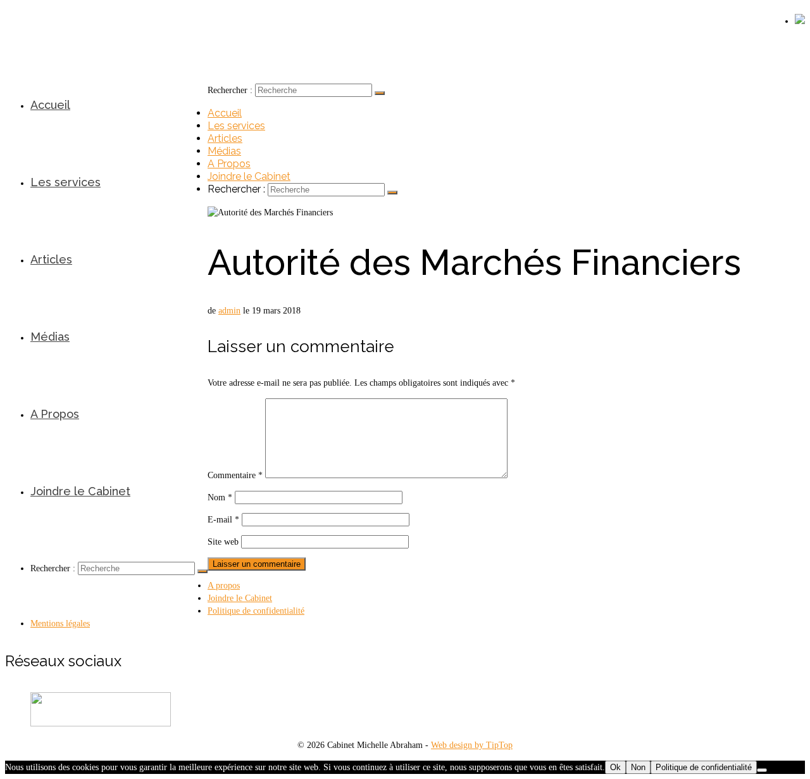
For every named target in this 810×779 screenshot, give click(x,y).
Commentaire (235, 475)
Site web (223, 542)
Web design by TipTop (472, 745)
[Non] (762, 770)
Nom (220, 497)
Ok (615, 767)
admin (229, 310)
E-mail (223, 519)
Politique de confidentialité (704, 767)
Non (638, 767)
